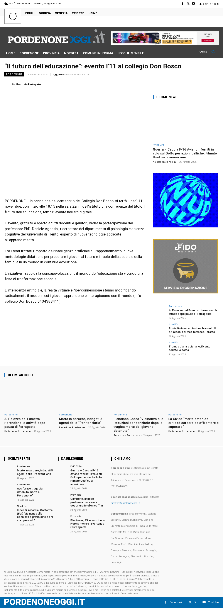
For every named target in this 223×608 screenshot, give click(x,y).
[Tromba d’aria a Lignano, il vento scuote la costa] (159, 347)
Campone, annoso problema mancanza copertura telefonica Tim (86, 502)
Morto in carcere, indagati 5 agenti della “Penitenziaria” (80, 421)
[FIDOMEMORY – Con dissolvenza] (185, 292)
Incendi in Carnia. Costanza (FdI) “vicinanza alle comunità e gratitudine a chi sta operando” (35, 515)
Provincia (75, 494)
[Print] (193, 84)
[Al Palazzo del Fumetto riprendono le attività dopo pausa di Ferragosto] (159, 311)
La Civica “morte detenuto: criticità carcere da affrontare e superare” (193, 423)
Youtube (213, 602)
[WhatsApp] (163, 84)
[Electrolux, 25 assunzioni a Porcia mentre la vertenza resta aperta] (63, 520)
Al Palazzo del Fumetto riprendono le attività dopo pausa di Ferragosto (193, 312)
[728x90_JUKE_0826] (165, 43)
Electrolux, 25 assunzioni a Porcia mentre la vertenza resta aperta (87, 524)
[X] (188, 3)
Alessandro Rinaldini (164, 161)
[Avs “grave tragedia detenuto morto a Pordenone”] (9, 488)
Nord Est (174, 324)
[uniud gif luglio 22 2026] (185, 226)
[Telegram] (203, 84)
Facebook (176, 602)
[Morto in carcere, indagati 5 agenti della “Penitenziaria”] (84, 396)
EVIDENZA (158, 145)
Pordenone (14, 74)
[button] (209, 51)
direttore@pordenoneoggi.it (125, 503)
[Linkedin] (173, 84)
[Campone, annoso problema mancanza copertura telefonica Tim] (63, 498)
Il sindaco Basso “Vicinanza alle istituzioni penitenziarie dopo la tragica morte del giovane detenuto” (138, 425)
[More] (214, 84)
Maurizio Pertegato (28, 84)
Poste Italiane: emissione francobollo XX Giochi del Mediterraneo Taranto (193, 330)
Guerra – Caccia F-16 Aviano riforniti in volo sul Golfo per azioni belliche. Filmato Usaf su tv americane (185, 153)
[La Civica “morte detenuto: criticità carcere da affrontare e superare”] (193, 396)
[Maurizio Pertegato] (8, 84)
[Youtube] (193, 3)
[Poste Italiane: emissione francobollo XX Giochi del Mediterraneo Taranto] (159, 329)
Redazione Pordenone (17, 431)
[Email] (183, 84)
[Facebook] (182, 3)
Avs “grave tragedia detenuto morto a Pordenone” (29, 492)
